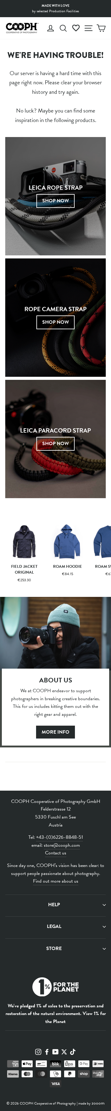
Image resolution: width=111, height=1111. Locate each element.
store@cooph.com (62, 845)
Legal (54, 926)
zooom (98, 1103)
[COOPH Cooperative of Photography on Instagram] (38, 1051)
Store (54, 948)
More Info (55, 732)
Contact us (55, 853)
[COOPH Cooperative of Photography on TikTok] (73, 1051)
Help (54, 904)
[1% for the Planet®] (55, 988)
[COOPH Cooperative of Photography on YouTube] (55, 1051)
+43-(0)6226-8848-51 (59, 837)
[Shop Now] (55, 196)
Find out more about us (55, 881)
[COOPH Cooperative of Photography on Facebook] (47, 1051)
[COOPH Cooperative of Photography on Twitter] (64, 1051)
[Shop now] (55, 317)
